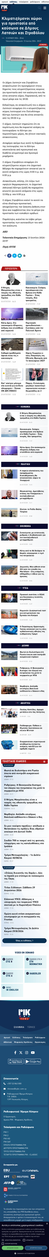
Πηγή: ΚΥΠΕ (8, 246)
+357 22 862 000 (14, 1084)
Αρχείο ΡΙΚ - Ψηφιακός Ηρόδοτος (18, 1120)
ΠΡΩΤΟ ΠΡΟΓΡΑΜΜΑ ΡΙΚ (15, 1145)
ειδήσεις (13, 2)
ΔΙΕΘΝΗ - (7, 779)
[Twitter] (20, 1053)
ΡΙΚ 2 (6, 1136)
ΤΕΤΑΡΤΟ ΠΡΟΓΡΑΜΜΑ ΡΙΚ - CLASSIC (21, 1155)
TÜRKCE (31, 1027)
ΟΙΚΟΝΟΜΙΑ (25, 526)
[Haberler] (35, 976)
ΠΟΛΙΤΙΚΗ (25, 464)
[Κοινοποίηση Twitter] (14, 256)
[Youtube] (33, 1053)
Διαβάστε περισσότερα (32, 1236)
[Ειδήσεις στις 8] (12, 962)
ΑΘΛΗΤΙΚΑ (25, 703)
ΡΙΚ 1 (6, 1132)
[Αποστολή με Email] (19, 256)
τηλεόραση (23, 2)
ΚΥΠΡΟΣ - (7, 894)
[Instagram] (26, 1053)
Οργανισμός (40, 1042)
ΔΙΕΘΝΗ (25, 646)
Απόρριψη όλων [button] (36, 1248)
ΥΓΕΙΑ (25, 588)
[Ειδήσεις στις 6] (12, 976)
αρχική (5, 2)
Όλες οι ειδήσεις (24, 941)
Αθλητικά (8, 1042)
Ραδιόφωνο (40, 1038)
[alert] (24, 1239)
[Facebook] (15, 1053)
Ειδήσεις (16, 1038)
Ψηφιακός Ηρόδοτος (23, 1042)
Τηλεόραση (28, 1038)
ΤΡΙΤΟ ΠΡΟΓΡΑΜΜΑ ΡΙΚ (14, 1152)
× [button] (47, 1224)
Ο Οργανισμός (10, 1117)
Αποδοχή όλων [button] (12, 1248)
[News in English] (12, 990)
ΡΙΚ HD (7, 1139)
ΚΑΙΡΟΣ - (7, 861)
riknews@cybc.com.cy (16, 1089)
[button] (2, 1240)
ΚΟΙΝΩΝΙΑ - (7, 808)
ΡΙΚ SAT (7, 1142)
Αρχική (7, 1038)
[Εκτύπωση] (24, 255)
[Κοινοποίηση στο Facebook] (9, 256)
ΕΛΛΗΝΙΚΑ (19, 1027)
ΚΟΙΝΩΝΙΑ (43, 45)
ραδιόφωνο (35, 2)
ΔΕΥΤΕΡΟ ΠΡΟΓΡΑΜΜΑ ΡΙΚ (16, 1148)
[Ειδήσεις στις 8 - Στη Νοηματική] (35, 962)
